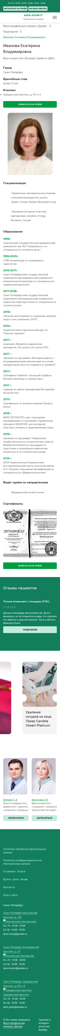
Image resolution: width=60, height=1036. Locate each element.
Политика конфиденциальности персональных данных (22, 862)
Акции (24, 879)
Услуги (21, 871)
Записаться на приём (15, 8)
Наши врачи (10, 31)
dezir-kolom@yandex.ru (15, 968)
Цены (15, 879)
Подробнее (30, 629)
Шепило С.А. (10, 800)
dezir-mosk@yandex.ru (15, 933)
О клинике (9, 871)
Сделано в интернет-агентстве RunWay (45, 1024)
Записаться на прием (30, 104)
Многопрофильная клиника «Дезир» (25, 26)
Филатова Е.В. (40, 800)
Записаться (16, 818)
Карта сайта (10, 895)
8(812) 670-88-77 (55, 9)
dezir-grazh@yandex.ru (15, 1006)
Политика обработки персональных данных (24, 850)
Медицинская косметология (27, 492)
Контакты (9, 887)
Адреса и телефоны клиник (4, 2)
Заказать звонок (38, 8)
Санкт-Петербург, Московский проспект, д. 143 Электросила (20, 917)
